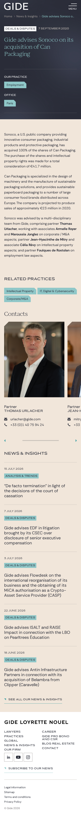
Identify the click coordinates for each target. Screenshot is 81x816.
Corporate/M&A (17, 299)
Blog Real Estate (58, 743)
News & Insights (27, 16)
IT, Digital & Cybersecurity (57, 291)
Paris (10, 103)
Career (49, 731)
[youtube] (18, 757)
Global (11, 740)
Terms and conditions (17, 797)
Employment (15, 85)
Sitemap (9, 792)
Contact (50, 748)
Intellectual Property (20, 291)
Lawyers (12, 731)
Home (8, 16)
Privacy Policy (12, 801)
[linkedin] (8, 757)
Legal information (15, 787)
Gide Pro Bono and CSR (55, 738)
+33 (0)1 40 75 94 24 (27, 425)
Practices (13, 736)
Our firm (12, 749)
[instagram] (28, 757)
